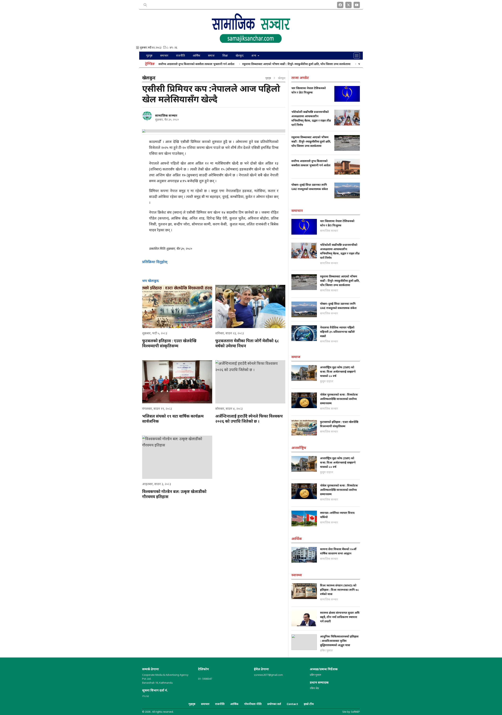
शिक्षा (225, 55)
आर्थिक (196, 55)
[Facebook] (340, 4)
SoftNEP (355, 711)
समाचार (164, 55)
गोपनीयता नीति (253, 704)
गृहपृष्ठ (149, 55)
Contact (292, 704)
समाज (211, 55)
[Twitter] (348, 4)
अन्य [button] (254, 55)
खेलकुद (240, 55)
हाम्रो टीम (309, 704)
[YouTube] (357, 4)
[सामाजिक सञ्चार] (147, 116)
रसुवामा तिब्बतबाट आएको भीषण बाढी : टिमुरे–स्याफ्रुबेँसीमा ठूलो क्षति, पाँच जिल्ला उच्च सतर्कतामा (276, 64)
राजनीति (180, 55)
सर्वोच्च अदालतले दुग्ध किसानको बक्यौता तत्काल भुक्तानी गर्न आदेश (177, 64)
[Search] (145, 4)
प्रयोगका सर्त (274, 704)
